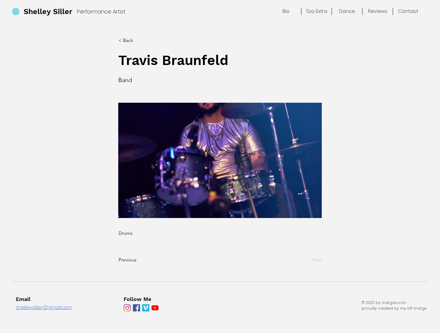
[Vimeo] (145, 307)
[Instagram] (127, 307)
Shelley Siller (48, 11)
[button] (138, 40)
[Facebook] (136, 307)
